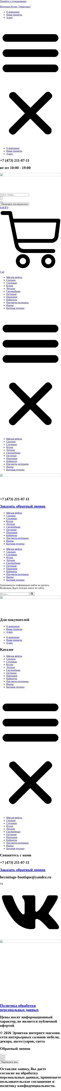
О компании (12, 12)
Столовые (11, 283)
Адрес (9, 17)
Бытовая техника (15, 308)
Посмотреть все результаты (14, 204)
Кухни (9, 285)
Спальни (11, 280)
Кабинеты (11, 299)
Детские (10, 288)
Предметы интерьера (17, 302)
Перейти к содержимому (13, 1)
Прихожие (11, 297)
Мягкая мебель (14, 277)
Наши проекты (14, 14)
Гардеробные (13, 291)
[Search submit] (1, 198)
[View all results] (1, 201)
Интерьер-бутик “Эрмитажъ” (15, 6)
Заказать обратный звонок (23, 506)
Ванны (10, 305)
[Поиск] (32, 594)
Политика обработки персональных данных (19, 1008)
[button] (30, 83)
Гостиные (11, 294)
